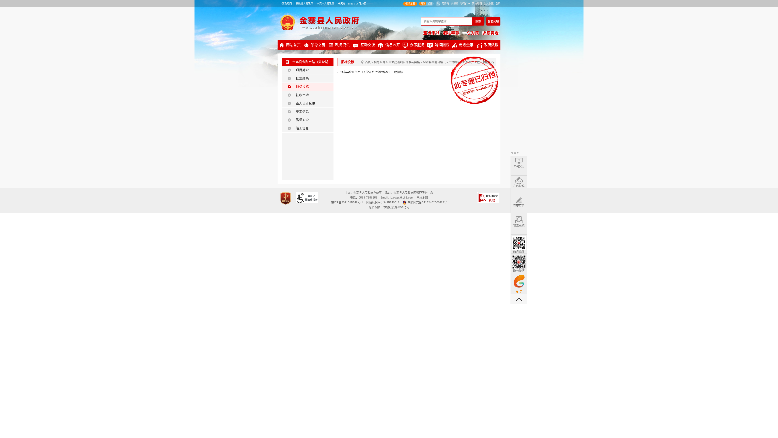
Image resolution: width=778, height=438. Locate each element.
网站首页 (293, 45)
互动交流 (367, 45)
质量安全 (302, 120)
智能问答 (493, 21)
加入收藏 (489, 3)
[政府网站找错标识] (488, 197)
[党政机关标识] (286, 198)
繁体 (429, 3)
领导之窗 (410, 3)
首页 (368, 62)
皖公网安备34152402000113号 (427, 202)
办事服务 (417, 45)
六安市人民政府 (325, 3)
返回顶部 (519, 299)
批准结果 (302, 78)
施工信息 (302, 111)
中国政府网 (286, 3)
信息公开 (392, 45)
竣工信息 (302, 128)
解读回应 (442, 45)
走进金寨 (466, 45)
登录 (498, 3)
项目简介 (302, 70)
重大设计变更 (305, 103)
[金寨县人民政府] (319, 22)
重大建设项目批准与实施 (404, 62)
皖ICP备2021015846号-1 (347, 202)
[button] (454, 3)
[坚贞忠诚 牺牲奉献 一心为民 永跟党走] (461, 32)
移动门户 (465, 3)
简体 (422, 3)
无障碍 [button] (445, 3)
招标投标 (302, 86)
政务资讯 (342, 45)
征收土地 (302, 95)
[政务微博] (519, 261)
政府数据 (491, 45)
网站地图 (477, 3)
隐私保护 (374, 207)
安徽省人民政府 (304, 3)
